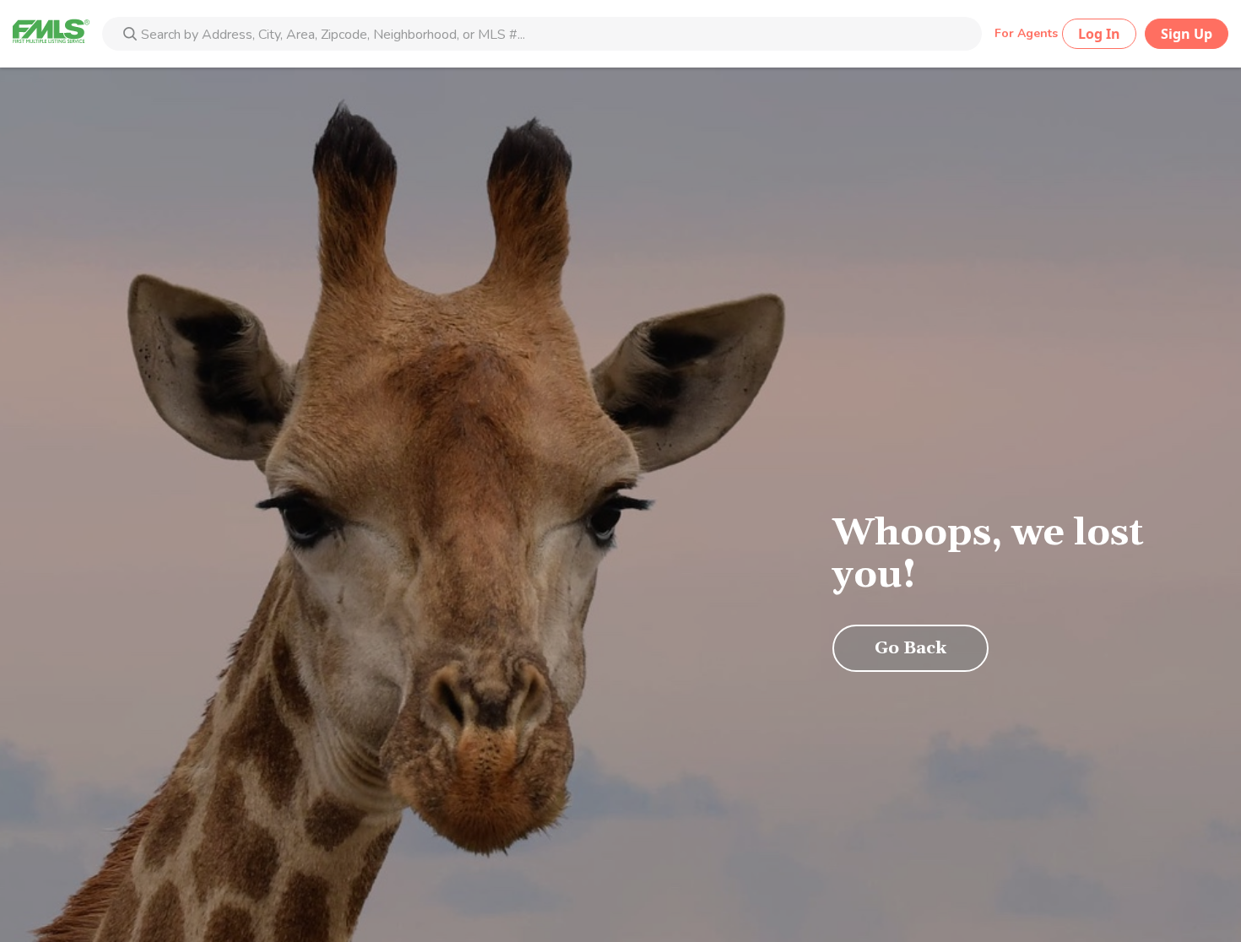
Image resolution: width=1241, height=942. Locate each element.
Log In (1099, 33)
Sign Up (1186, 33)
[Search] (130, 35)
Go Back (910, 648)
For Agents (1026, 33)
